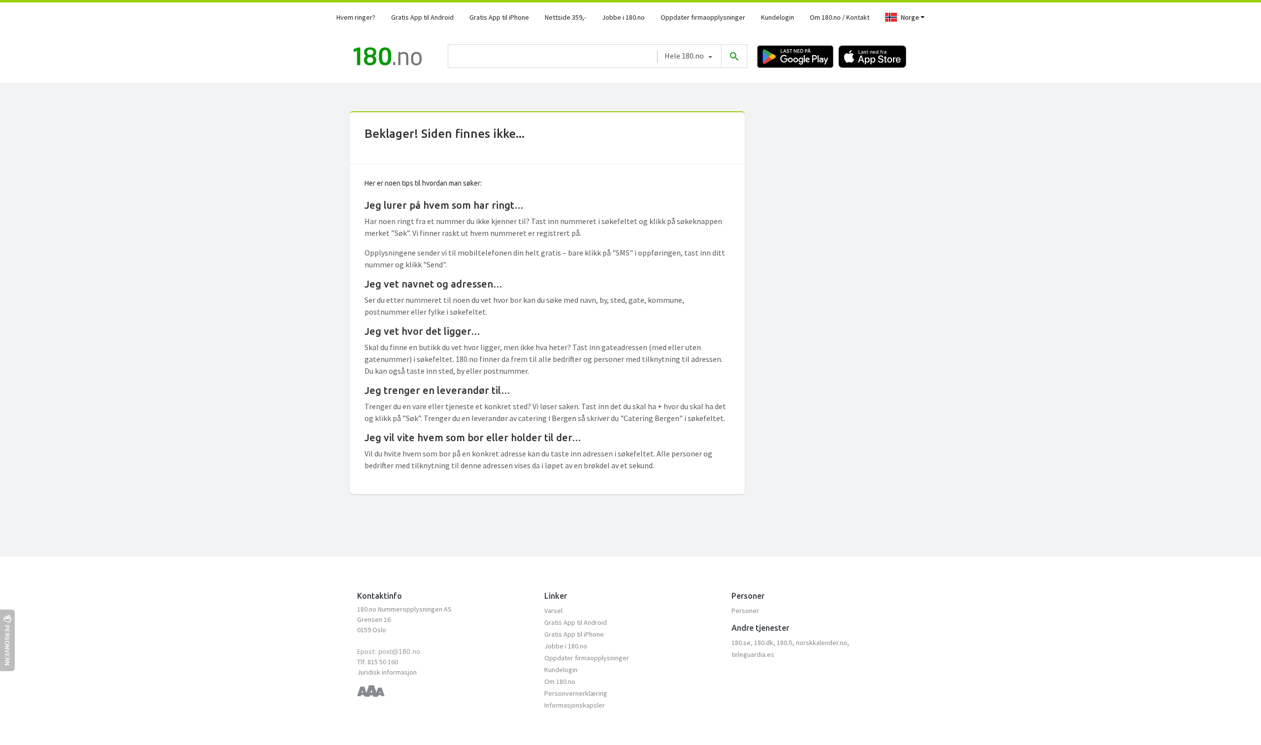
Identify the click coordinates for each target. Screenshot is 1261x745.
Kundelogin (777, 17)
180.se (741, 642)
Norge (910, 17)
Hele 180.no (684, 56)
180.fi (785, 642)
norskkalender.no (821, 642)
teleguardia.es (752, 654)
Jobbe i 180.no (623, 17)
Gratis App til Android (422, 17)
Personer (745, 610)
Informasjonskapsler (574, 705)
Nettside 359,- (565, 17)
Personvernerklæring (575, 693)
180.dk (763, 642)
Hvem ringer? (355, 17)
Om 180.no (559, 681)
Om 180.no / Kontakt (839, 17)
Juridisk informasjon (387, 672)
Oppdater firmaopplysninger (703, 17)
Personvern (7, 645)
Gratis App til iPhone (499, 17)
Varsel (553, 610)
